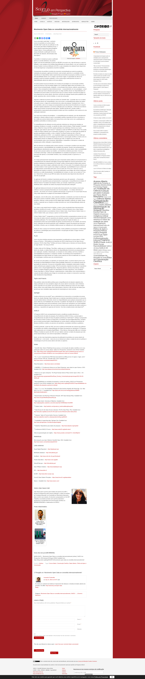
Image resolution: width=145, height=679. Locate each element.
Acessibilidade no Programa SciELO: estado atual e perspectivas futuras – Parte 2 (101, 157)
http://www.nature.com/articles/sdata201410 (45, 442)
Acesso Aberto (52, 563)
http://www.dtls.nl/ (42, 470)
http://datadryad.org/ (53, 449)
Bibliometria (98, 197)
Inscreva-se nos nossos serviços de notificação (89, 669)
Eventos (96, 212)
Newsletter (85, 21)
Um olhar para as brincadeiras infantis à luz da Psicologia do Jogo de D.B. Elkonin (102, 85)
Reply (37, 587)
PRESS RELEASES (53, 18)
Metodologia (65, 21)
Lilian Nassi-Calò (57, 34)
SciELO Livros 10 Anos (103, 252)
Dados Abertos (72, 563)
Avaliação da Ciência (101, 189)
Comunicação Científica (63, 563)
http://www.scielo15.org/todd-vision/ (61, 429)
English (62, 14)
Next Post (54, 652)
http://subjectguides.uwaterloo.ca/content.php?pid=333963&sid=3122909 (53, 402)
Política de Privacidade (101, 677)
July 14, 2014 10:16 (38, 34)
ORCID (95, 223)
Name (78, 619)
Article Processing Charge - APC (102, 187)
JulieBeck (78, 58)
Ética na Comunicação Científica (102, 259)
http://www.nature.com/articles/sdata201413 (45, 360)
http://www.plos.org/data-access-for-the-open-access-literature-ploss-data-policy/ (55, 411)
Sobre (93, 21)
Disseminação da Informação (101, 208)
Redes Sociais (98, 244)
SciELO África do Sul (97, 253)
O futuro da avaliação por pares (101, 220)
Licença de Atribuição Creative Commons (87, 661)
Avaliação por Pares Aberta (101, 194)
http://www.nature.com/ (53, 481)
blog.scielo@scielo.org (38, 673)
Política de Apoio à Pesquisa (100, 230)
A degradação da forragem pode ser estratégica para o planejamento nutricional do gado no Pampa (101, 57)
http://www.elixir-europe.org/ (46, 474)
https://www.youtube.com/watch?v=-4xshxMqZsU (67, 432)
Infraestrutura (104, 214)
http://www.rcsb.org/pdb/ (51, 459)
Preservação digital (100, 235)
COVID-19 (42, 21)
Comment (77, 606)
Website (79, 629)
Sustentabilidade (99, 256)
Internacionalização (99, 218)
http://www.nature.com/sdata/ (52, 364)
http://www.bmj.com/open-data (54, 585)
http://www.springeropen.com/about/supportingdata (47, 422)
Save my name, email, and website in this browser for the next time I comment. (55, 635)
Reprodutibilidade (99, 246)
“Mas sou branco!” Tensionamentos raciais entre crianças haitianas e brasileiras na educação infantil (101, 67)
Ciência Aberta (104, 198)
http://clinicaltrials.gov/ (52, 452)
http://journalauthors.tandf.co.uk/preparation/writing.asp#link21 (50, 417)
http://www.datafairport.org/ (54, 466)
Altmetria (104, 185)
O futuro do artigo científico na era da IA (102, 118)
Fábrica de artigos (107, 168)
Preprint (103, 233)
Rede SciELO (106, 242)
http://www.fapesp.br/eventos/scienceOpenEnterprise (56, 369)
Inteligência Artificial (100, 216)
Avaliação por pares (101, 192)
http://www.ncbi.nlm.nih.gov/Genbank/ (50, 456)
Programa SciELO (101, 241)
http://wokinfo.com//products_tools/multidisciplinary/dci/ (58, 406)
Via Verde (103, 258)
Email (78, 624)
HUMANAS (43, 18)
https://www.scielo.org (38, 672)
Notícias (49, 21)
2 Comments (48, 34)
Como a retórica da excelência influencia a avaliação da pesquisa (102, 164)
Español (68, 14)
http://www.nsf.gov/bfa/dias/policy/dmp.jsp (45, 397)
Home (35, 21)
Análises (57, 21)
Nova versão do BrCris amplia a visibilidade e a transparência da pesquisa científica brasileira (100, 132)
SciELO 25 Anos (102, 250)
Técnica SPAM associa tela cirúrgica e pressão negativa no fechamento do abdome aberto (102, 93)
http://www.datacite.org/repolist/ (70, 425)
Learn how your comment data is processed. (67, 644)
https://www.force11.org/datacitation (61, 477)
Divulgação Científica (101, 210)
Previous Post (39, 650)
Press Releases (100, 52)
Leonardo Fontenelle (49, 577)
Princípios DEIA (98, 236)
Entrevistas (75, 21)
